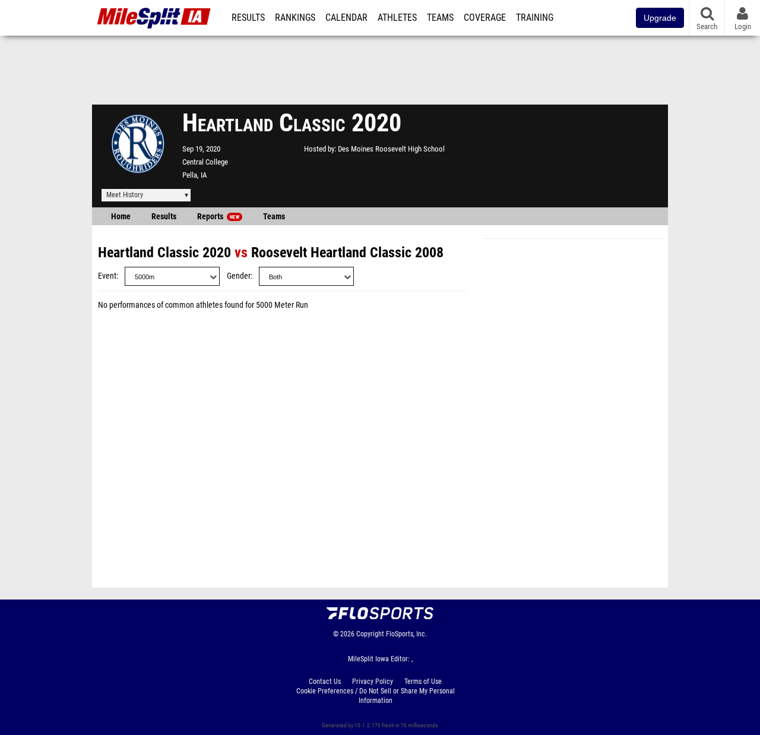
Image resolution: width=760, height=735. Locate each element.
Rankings (295, 17)
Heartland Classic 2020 (164, 252)
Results (248, 17)
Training (534, 17)
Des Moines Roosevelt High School (391, 148)
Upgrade (660, 18)
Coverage (485, 17)
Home (121, 217)
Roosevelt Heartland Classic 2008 (347, 252)
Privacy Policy (372, 681)
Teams (440, 17)
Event (107, 276)
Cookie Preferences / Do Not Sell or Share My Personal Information (375, 696)
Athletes (397, 17)
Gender (239, 276)
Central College (205, 161)
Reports (218, 217)
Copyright (370, 634)
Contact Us (325, 681)
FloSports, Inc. (406, 634)
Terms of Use (423, 681)
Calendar (346, 17)
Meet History (124, 195)
